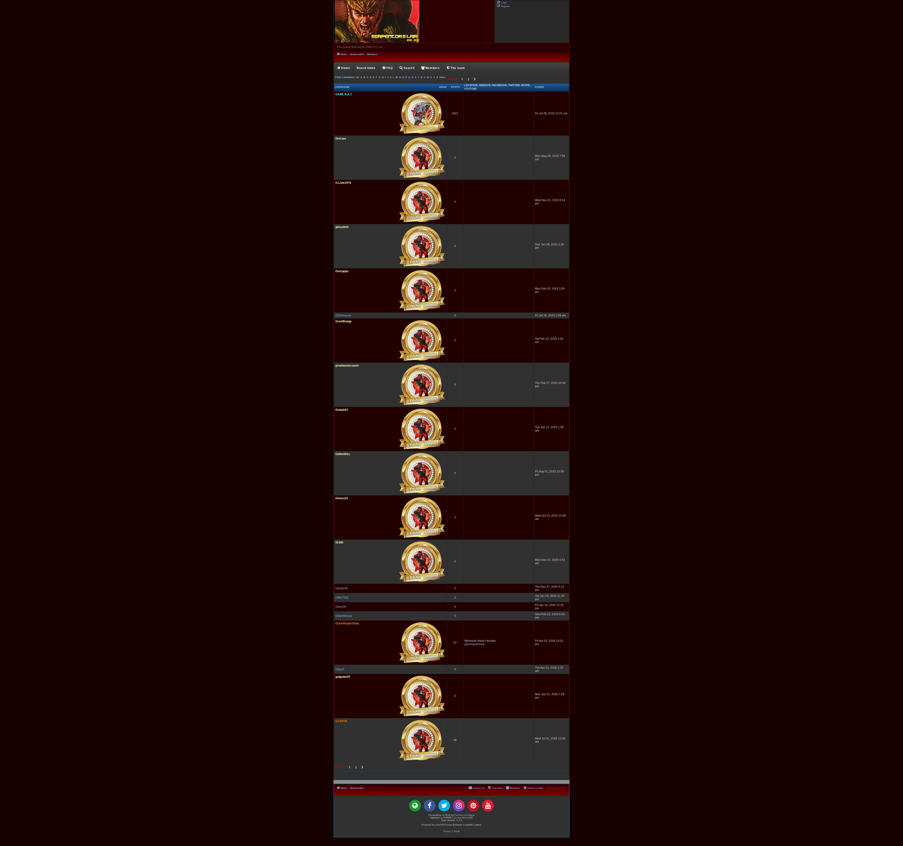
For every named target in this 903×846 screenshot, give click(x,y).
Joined (539, 87)
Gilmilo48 (341, 588)
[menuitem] (502, 2)
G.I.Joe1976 (343, 182)
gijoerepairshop (474, 644)
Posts (455, 87)
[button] (474, 79)
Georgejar (342, 271)
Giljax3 (339, 669)
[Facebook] (430, 805)
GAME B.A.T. (343, 94)
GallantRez (342, 454)
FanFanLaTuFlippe (464, 815)
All (357, 77)
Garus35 (340, 606)
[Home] (414, 21)
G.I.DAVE (341, 721)
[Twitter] (444, 805)
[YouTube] (488, 805)
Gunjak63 (341, 409)
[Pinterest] (473, 805)
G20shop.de (343, 315)
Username (342, 87)
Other (442, 77)
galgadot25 (342, 676)
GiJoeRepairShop (347, 623)
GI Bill (339, 542)
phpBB (439, 824)
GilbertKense (343, 616)
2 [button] (468, 79)
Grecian (340, 138)
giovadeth (342, 227)
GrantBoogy (343, 321)
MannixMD (467, 817)
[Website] (415, 805)
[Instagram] (459, 805)
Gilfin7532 (342, 597)
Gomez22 (341, 498)
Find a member (344, 77)
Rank (443, 87)
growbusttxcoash (347, 365)
